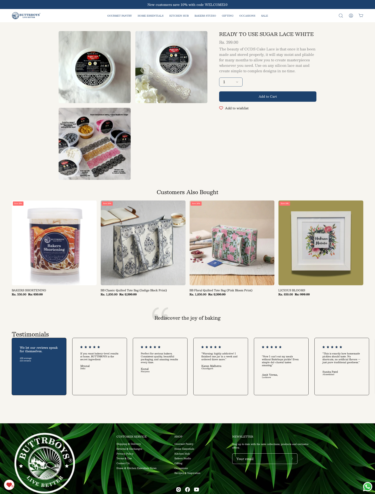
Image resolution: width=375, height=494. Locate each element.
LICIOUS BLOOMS (291, 290)
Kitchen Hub (182, 454)
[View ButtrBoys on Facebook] (187, 489)
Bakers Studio (182, 458)
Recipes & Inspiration (187, 473)
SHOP (178, 436)
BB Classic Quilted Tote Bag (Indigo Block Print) (134, 290)
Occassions (181, 468)
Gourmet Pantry (183, 444)
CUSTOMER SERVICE (131, 436)
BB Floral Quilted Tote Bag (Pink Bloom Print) (220, 290)
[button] (341, 16)
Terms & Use (124, 458)
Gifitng (178, 463)
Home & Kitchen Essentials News (136, 468)
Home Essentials (184, 449)
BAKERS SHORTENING (29, 290)
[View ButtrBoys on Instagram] (178, 489)
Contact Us (122, 463)
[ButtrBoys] (26, 15)
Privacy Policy (124, 454)
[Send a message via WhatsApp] (367, 486)
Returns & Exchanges (129, 449)
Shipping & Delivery (128, 444)
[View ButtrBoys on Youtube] (196, 489)
